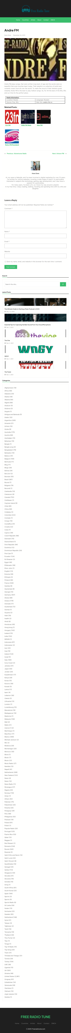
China (7, 509)
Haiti (6, 615)
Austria (7, 435)
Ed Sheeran (9, 559)
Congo (7, 521)
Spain (7, 893)
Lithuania (8, 701)
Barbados (8, 453)
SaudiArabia (9, 864)
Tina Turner (9, 938)
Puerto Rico (9, 834)
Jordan (7, 672)
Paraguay (8, 811)
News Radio (9, 784)
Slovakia (7, 876)
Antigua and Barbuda (12, 414)
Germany (8, 595)
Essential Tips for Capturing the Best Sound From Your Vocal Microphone (28, 325)
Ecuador (7, 556)
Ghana (7, 598)
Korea (7, 681)
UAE (6, 964)
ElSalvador (8, 565)
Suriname (8, 911)
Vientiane (8, 988)
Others (7, 799)
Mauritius (8, 734)
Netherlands (9, 772)
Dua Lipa (8, 553)
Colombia (8, 515)
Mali (6, 722)
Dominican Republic (12, 550)
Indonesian (8, 645)
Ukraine (7, 973)
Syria (6, 920)
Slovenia (8, 879)
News (7, 778)
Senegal (7, 867)
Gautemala (8, 589)
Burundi (7, 488)
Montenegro (9, 749)
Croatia (7, 527)
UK (6, 970)
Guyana (7, 612)
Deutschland (9, 542)
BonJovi (7, 473)
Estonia (7, 574)
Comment (8, 208)
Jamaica (7, 666)
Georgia (7, 592)
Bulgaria (7, 485)
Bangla (7, 444)
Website (7, 251)
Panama (7, 808)
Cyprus (7, 533)
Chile (6, 506)
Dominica (8, 547)
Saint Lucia (8, 858)
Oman (7, 796)
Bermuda (8, 462)
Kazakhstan (9, 675)
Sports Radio (9, 902)
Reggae (7, 840)
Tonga (7, 944)
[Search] (63, 284)
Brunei (7, 482)
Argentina (8, 420)
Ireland (7, 654)
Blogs (7, 468)
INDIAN (7, 639)
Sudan (7, 908)
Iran (6, 648)
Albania (7, 400)
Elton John (8, 568)
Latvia (7, 689)
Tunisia (7, 959)
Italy (6, 660)
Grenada (8, 604)
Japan (7, 669)
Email (6, 241)
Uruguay (8, 979)
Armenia (7, 423)
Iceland (7, 633)
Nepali (7, 769)
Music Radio (9, 763)
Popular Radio (9, 828)
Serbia (7, 870)
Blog (6, 465)
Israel (6, 657)
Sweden (7, 914)
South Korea (9, 891)
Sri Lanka (8, 905)
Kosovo (7, 683)
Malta (6, 725)
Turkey (7, 961)
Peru (6, 814)
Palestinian (8, 805)
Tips (6, 941)
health (7, 618)
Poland (7, 822)
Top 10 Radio (9, 947)
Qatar (6, 837)
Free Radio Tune (35, 1017)
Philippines (8, 817)
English (7, 571)
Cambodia (8, 491)
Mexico (7, 737)
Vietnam (7, 991)
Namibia (7, 766)
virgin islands (9, 994)
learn (6, 692)
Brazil (6, 479)
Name (7, 231)
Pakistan (8, 802)
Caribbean (8, 500)
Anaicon (7, 405)
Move (6, 754)
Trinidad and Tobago (12, 956)
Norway (7, 793)
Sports (7, 896)
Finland (7, 580)
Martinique (8, 731)
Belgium (7, 459)
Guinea (7, 610)
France (7, 583)
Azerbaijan (8, 438)
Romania (8, 846)
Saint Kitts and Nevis (12, 855)
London (7, 704)
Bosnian (7, 476)
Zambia (7, 997)
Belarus (7, 456)
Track (6, 953)
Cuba (6, 530)
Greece (7, 601)
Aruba (7, 429)
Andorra (7, 408)
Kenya (7, 678)
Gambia (7, 586)
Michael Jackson (10, 740)
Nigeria (7, 790)
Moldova (8, 746)
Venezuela (8, 985)
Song (6, 885)
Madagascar (9, 713)
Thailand (8, 935)
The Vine (7, 340)
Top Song (8, 950)
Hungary (8, 630)
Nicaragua (8, 787)
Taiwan (7, 923)
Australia (8, 432)
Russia (7, 849)
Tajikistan (8, 926)
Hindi (6, 621)
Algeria (7, 403)
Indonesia (8, 642)
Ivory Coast (9, 663)
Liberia (7, 698)
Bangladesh (9, 450)
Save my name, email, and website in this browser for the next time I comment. (34, 261)
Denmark (8, 539)
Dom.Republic (9, 544)
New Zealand (9, 775)
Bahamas (8, 441)
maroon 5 (8, 728)
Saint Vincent (9, 861)
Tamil (6, 929)
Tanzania (8, 932)
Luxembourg (9, 707)
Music (7, 757)
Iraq (6, 651)
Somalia (7, 882)
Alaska (7, 397)
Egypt (7, 562)
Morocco (8, 751)
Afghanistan (9, 388)
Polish (7, 825)
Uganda (7, 967)
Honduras (8, 624)
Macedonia (8, 710)
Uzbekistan (9, 982)
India (6, 636)
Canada (7, 497)
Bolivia (7, 471)
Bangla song (9, 447)
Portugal (8, 831)
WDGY (7, 356)
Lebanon (8, 695)
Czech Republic (10, 536)
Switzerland (9, 917)
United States (9, 976)
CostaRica (8, 524)
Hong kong (8, 627)
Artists (7, 426)
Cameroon (8, 494)
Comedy (7, 518)
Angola (7, 411)
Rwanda (7, 852)
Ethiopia (7, 577)
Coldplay (8, 512)
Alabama (8, 394)
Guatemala (8, 607)
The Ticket (8, 372)
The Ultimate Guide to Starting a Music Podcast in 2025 (22, 309)
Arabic (7, 417)
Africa (7, 391)
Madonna (8, 716)
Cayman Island (10, 503)
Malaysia (8, 719)
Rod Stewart (9, 843)
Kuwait (7, 686)
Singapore (8, 873)
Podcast (7, 820)
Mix (6, 743)
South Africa (9, 888)
